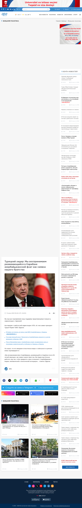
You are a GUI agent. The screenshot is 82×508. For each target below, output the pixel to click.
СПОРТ (75, 14)
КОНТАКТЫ (36, 482)
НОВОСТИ (60, 14)
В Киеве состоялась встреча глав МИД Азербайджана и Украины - (26, 333)
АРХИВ (47, 482)
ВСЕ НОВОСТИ (43, 14)
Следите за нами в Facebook (38, 393)
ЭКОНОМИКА (68, 14)
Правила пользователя (46, 505)
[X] (5, 9)
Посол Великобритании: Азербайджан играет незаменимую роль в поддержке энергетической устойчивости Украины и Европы (27, 343)
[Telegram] (10, 9)
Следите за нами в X (52, 393)
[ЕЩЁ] (80, 14)
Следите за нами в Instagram (9, 393)
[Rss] (14, 9)
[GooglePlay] (35, 499)
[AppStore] (46, 499)
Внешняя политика (74, 21)
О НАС (26, 482)
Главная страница (61, 21)
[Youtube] (8, 9)
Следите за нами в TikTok (23, 393)
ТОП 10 (55, 482)
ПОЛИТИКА (52, 14)
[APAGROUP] (41, 495)
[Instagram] (3, 9)
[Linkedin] (12, 9)
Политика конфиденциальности (61, 505)
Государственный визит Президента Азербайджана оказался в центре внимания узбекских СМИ (28, 338)
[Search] (48, 9)
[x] (37, 486)
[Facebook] (1, 9)
